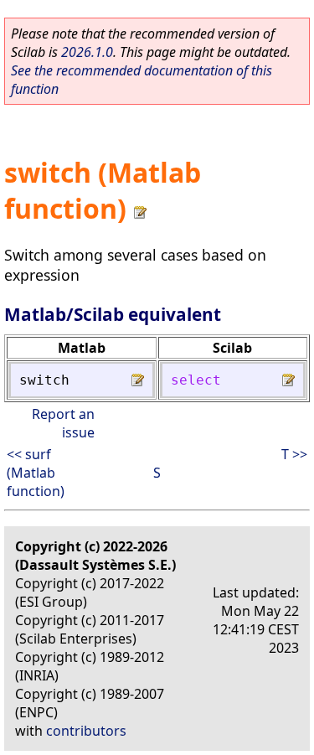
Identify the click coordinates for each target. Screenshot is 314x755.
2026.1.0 (87, 52)
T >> (294, 454)
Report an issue (63, 423)
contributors (86, 730)
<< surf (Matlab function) (35, 472)
